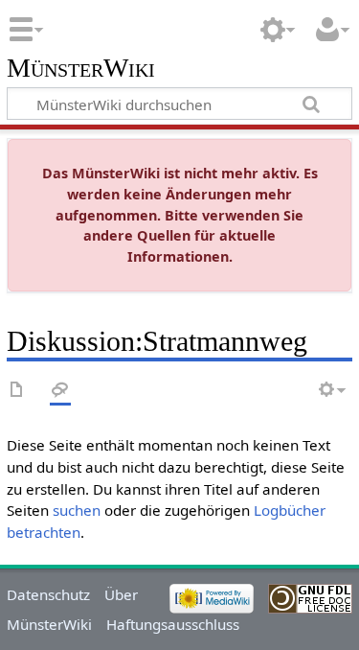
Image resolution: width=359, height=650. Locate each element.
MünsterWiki (81, 68)
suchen (77, 510)
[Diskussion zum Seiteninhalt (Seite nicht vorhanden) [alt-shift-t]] (60, 391)
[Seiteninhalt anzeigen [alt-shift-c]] (17, 391)
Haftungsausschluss (172, 624)
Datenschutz (48, 594)
